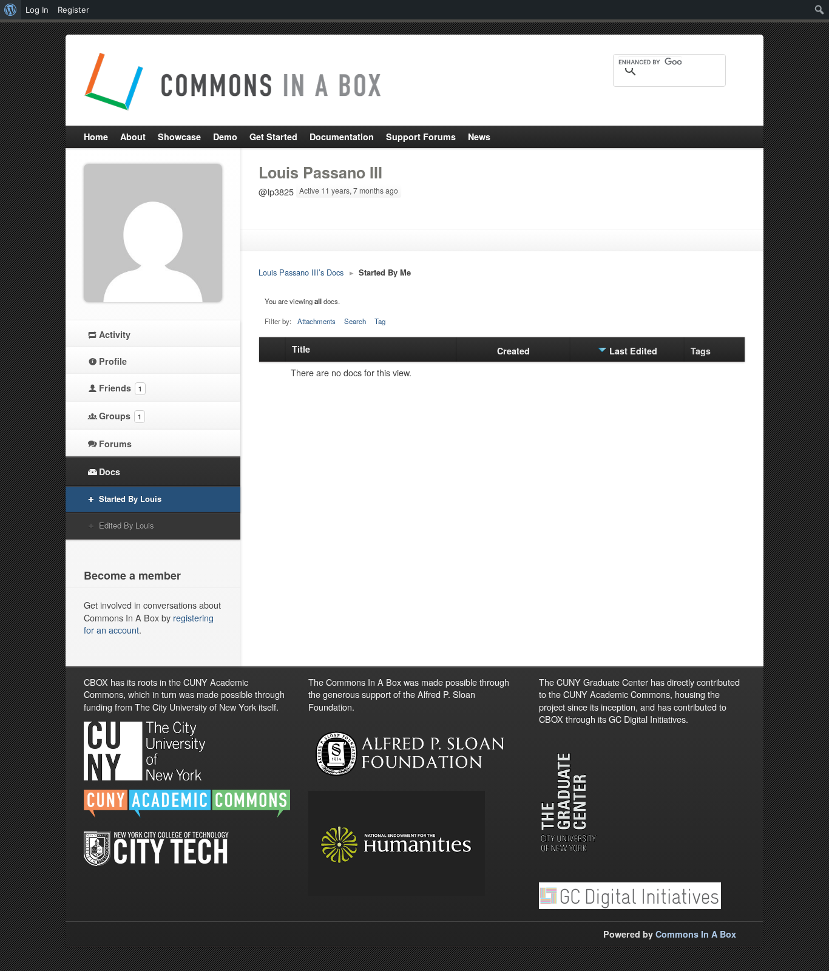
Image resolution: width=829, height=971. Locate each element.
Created (513, 351)
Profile (113, 361)
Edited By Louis (126, 525)
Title (301, 349)
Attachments (316, 321)
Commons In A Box (695, 934)
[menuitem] (10, 9)
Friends (120, 388)
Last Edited (633, 351)
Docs (109, 471)
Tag (379, 321)
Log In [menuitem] (37, 10)
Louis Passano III (320, 172)
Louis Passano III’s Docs (301, 272)
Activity (114, 334)
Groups (120, 416)
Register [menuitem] (73, 10)
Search (355, 321)
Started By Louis (130, 498)
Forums (115, 444)
